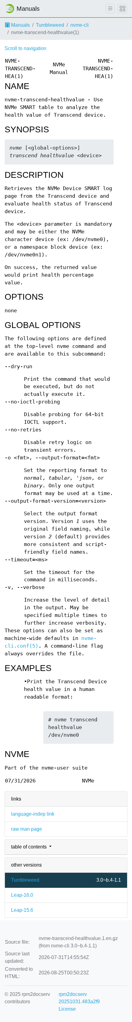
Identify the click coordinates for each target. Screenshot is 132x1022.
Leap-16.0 (22, 895)
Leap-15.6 (22, 910)
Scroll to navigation (25, 48)
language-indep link (32, 814)
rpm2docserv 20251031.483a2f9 (79, 998)
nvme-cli (79, 25)
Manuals (20, 25)
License (67, 1009)
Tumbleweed (50, 25)
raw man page (26, 829)
